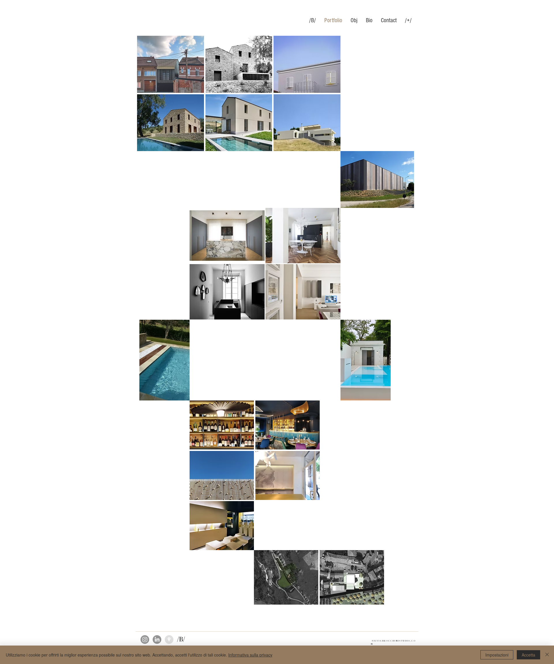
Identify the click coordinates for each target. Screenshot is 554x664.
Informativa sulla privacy (250, 655)
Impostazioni (496, 655)
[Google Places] (169, 639)
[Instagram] (145, 639)
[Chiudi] (547, 654)
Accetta (528, 655)
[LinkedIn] (157, 639)
